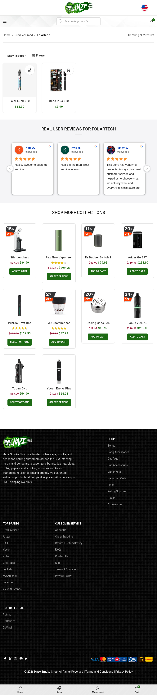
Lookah (7, 569)
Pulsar (7, 556)
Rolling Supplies (117, 491)
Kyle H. (76, 147)
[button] (29, 70)
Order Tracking (64, 536)
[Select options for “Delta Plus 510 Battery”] (69, 70)
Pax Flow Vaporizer (59, 257)
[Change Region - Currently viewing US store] (144, 7)
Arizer (6, 536)
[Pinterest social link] (21, 659)
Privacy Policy (63, 575)
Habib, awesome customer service (31, 167)
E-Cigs (111, 497)
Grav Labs (9, 562)
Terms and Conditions (99, 671)
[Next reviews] (147, 168)
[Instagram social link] (15, 659)
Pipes (111, 484)
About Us (60, 530)
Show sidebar (16, 56)
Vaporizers (114, 471)
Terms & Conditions (67, 569)
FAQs (58, 549)
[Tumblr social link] (26, 659)
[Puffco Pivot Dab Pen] (19, 305)
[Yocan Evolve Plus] (59, 371)
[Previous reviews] (10, 168)
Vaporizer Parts (117, 478)
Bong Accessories (118, 452)
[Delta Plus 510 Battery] (59, 80)
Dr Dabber (9, 621)
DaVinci (7, 627)
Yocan (7, 549)
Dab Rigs (113, 458)
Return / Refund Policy (68, 543)
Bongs (111, 445)
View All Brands (12, 589)
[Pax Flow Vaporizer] (59, 240)
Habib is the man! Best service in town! (75, 167)
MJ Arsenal (10, 575)
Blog (58, 562)
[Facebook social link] (5, 659)
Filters (40, 55)
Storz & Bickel (11, 530)
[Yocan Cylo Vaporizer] (19, 371)
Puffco (7, 614)
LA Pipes (8, 582)
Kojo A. (30, 147)
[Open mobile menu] (5, 21)
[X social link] (10, 659)
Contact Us (61, 556)
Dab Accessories (118, 465)
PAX (5, 543)
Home (7, 35)
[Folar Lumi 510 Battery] (19, 80)
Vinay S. (122, 147)
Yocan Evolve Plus (59, 388)
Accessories (115, 504)
